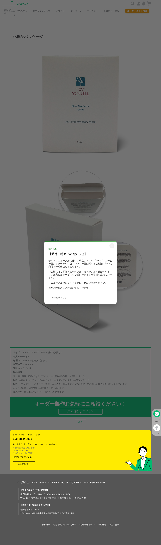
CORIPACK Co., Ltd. (58, 482)
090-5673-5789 (21, 450)
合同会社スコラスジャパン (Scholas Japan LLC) (45, 494)
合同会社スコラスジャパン (33, 482)
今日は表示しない (60, 297)
